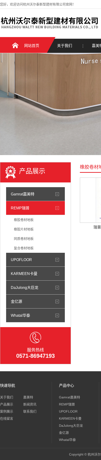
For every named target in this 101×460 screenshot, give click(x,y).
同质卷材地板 (24, 239)
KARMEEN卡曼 (24, 273)
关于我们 (64, 46)
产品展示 (6, 404)
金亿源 (16, 301)
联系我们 (29, 411)
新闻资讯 (29, 404)
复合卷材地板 (24, 248)
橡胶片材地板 (24, 229)
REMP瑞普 (20, 208)
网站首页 (31, 46)
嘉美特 (28, 397)
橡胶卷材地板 (24, 220)
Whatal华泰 (20, 315)
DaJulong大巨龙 (24, 287)
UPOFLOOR (21, 259)
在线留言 (6, 418)
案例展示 (6, 411)
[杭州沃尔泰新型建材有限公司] (49, 29)
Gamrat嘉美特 (22, 194)
